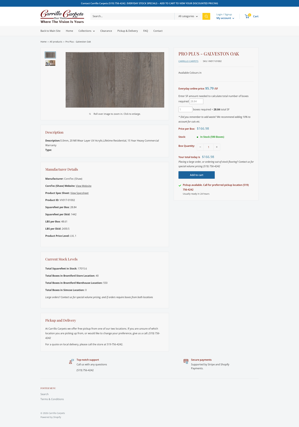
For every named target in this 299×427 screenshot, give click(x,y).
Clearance (106, 31)
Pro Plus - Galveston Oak (78, 41)
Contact (158, 31)
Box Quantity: (186, 145)
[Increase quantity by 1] (217, 147)
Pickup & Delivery (127, 31)
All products (56, 41)
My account (224, 18)
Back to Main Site (50, 31)
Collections (84, 31)
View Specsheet (79, 193)
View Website (83, 186)
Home (69, 31)
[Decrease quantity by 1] (200, 147)
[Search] (206, 16)
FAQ (145, 31)
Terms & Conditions (52, 399)
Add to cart (196, 175)
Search (44, 394)
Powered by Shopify (50, 417)
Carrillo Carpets (188, 60)
